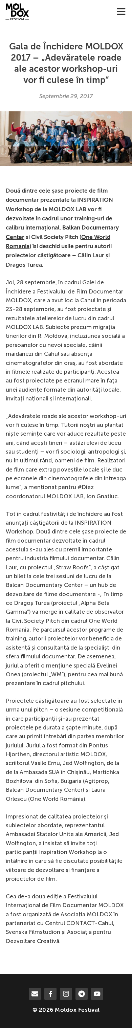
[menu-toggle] (121, 12)
